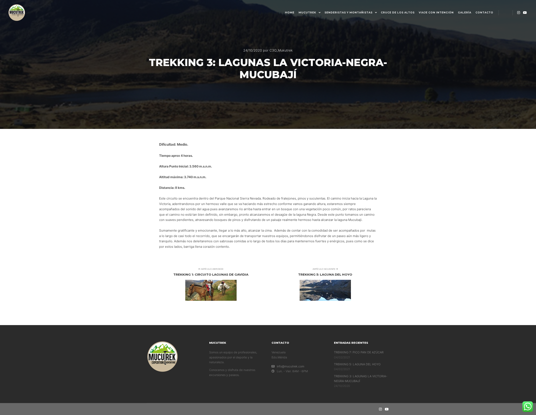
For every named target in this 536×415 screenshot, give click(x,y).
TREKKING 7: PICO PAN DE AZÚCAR (359, 352)
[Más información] (505, 12)
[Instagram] (518, 12)
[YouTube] (525, 12)
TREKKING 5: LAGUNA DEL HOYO (357, 364)
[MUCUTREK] (16, 12)
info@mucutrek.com (290, 366)
